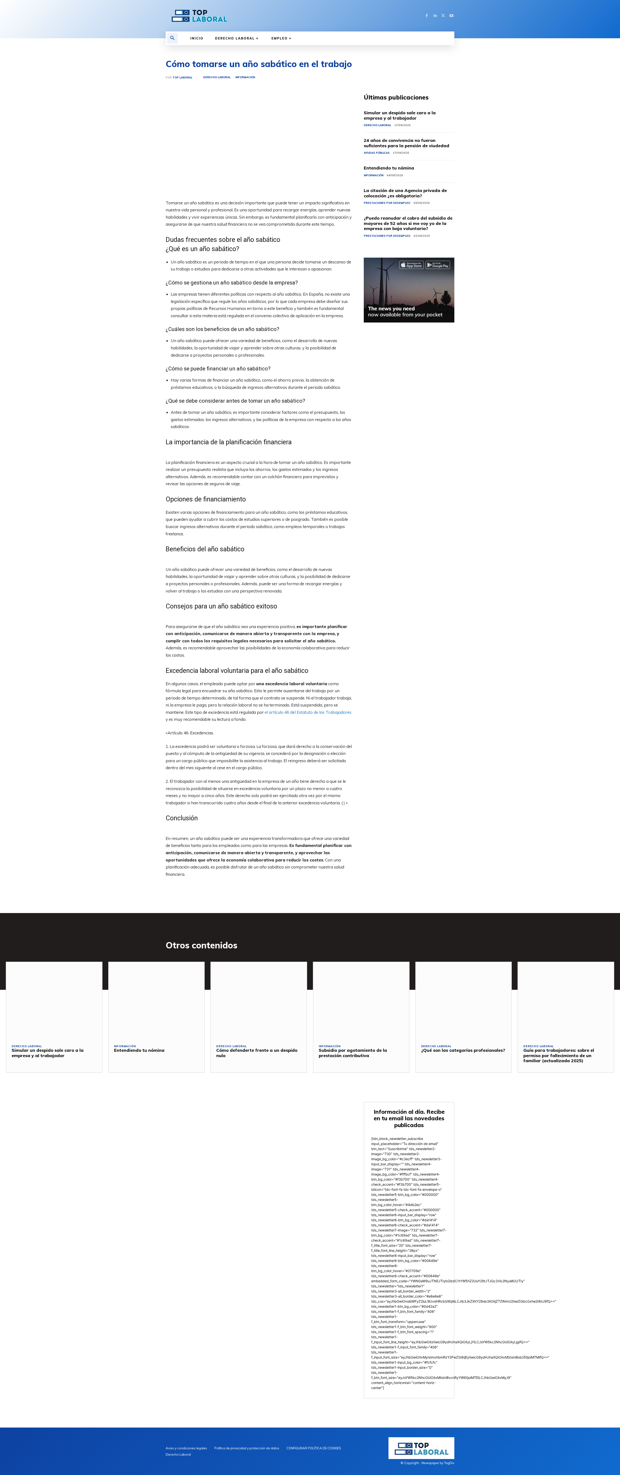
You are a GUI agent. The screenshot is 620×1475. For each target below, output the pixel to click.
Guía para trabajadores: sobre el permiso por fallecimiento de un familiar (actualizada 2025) (558, 1055)
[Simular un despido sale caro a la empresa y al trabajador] (54, 1000)
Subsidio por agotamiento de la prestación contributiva (353, 1052)
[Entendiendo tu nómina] (156, 1000)
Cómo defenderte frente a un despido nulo (256, 1052)
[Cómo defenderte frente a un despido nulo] (259, 1000)
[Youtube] (451, 16)
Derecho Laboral (217, 77)
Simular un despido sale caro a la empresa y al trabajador (400, 115)
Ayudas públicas (377, 152)
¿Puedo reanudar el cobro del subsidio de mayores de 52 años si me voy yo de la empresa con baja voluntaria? (408, 223)
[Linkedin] (435, 16)
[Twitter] (443, 16)
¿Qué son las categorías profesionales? (463, 1050)
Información (245, 77)
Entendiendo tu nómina (389, 168)
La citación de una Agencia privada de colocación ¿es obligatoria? (405, 193)
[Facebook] (427, 16)
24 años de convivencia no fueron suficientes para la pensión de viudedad (406, 143)
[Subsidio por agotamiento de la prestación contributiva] (361, 1000)
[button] (172, 38)
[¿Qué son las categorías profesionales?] (464, 1000)
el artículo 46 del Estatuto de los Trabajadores (308, 712)
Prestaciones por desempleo (387, 203)
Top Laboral (182, 77)
